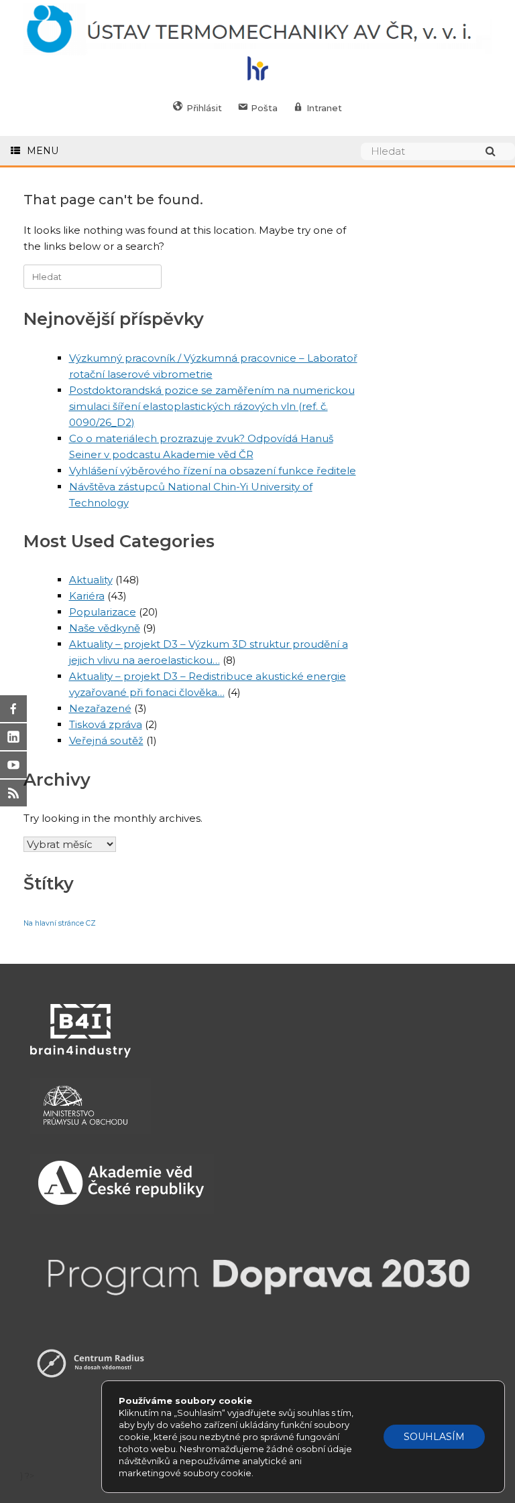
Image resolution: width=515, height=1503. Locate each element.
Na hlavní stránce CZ (59, 923)
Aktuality (91, 579)
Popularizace (102, 611)
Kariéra (87, 595)
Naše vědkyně (104, 628)
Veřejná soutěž (106, 740)
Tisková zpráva (105, 724)
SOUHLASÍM (434, 1437)
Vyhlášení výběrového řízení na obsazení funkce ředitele (212, 470)
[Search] (497, 151)
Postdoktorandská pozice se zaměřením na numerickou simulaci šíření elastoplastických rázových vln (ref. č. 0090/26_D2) (212, 406)
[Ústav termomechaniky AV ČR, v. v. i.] (257, 29)
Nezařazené (100, 708)
